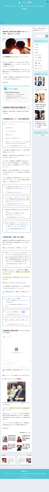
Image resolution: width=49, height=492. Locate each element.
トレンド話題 (20, 6)
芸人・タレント (38, 68)
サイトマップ (34, 6)
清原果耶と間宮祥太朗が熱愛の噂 (12, 92)
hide (15, 89)
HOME (25, 471)
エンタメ (37, 47)
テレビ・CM (27, 6)
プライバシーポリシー (11, 473)
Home (5, 473)
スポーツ (37, 49)
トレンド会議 (26, 2)
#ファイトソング (21, 141)
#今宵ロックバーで (18, 300)
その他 (36, 52)
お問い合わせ (41, 6)
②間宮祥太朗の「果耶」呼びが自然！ (13, 96)
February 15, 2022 (21, 314)
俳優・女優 (28, 432)
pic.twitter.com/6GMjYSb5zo (19, 143)
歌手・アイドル (13, 6)
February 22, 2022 (22, 145)
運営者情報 (24, 8)
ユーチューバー (38, 60)
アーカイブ (37, 135)
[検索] (46, 36)
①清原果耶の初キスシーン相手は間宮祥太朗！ (15, 94)
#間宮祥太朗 (9, 143)
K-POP (6, 6)
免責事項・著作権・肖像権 (39, 473)
